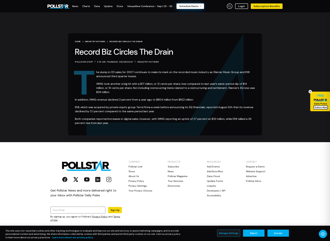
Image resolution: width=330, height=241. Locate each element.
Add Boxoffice (215, 171)
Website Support (255, 171)
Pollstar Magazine (178, 176)
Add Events (213, 166)
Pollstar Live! (135, 166)
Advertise (251, 176)
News (171, 171)
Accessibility (214, 195)
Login (241, 6)
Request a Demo (255, 166)
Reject (253, 233)
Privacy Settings (138, 185)
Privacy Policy (100, 216)
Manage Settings (228, 233)
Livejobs (211, 185)
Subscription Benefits (267, 6)
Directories (174, 185)
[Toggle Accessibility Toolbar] (322, 233)
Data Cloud (213, 176)
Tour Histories (175, 181)
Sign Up (115, 210)
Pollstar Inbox (253, 181)
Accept (278, 233)
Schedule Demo (189, 6)
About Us (134, 176)
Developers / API (216, 190)
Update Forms (215, 181)
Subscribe (173, 166)
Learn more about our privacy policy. (72, 237)
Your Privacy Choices (140, 190)
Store (132, 171)
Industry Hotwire (148, 62)
